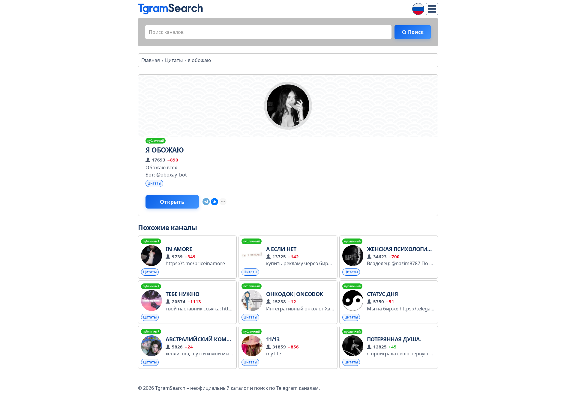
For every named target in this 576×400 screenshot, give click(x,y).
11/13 (273, 339)
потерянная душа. (394, 339)
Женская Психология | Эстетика (415, 249)
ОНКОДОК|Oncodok (294, 294)
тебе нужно (182, 294)
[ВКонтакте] (214, 201)
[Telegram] (206, 201)
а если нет (281, 249)
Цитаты (154, 183)
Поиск (416, 32)
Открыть (172, 201)
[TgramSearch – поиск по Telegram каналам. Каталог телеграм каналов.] (170, 9)
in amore (179, 249)
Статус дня (382, 294)
